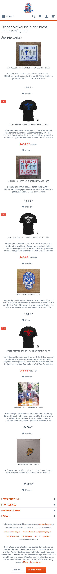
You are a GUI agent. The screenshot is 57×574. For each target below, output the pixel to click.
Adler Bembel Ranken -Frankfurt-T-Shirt (28, 238)
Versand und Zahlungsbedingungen (37, 532)
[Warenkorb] (53, 16)
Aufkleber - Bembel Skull (28, 294)
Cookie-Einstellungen (12, 532)
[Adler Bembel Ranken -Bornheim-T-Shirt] (28, 111)
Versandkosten (45, 524)
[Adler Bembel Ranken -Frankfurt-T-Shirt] (28, 224)
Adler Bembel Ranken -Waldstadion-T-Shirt (28, 351)
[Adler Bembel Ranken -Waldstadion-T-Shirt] (28, 337)
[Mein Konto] (46, 16)
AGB (36, 536)
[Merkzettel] (40, 16)
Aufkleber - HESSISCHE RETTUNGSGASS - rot (28, 181)
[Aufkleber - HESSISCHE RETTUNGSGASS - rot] (28, 167)
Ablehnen (17, 570)
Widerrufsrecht (13, 536)
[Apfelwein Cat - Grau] (28, 451)
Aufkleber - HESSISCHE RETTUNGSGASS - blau (28, 68)
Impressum (45, 536)
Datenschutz (27, 536)
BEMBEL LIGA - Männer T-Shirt (28, 407)
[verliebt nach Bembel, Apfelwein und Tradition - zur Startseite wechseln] (28, 8)
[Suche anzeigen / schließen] (33, 16)
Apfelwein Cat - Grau (28, 464)
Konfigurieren (36, 570)
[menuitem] (8, 16)
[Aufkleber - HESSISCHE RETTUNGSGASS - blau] (28, 54)
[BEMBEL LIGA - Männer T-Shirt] (28, 394)
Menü (10, 16)
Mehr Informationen (32, 562)
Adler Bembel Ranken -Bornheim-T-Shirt (28, 124)
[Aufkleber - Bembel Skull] (28, 281)
